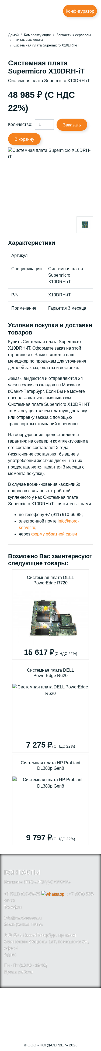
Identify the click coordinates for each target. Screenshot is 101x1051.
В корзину (24, 139)
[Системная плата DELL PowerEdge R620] (50, 707)
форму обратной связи (54, 534)
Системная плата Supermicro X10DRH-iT (46, 45)
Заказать (72, 125)
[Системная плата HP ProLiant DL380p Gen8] (50, 800)
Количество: (20, 124)
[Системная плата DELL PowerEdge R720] (50, 615)
